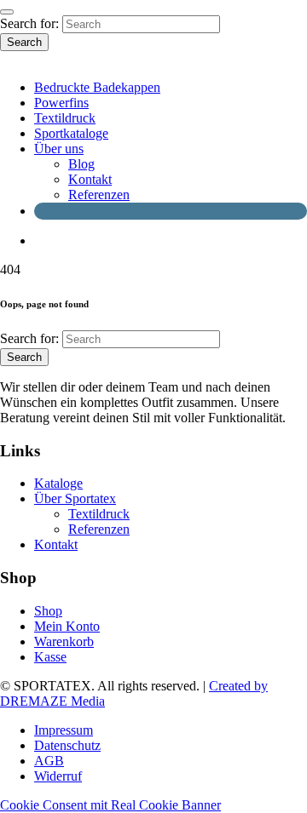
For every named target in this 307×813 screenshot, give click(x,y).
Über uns (59, 148)
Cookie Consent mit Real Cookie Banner (110, 805)
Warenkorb (64, 641)
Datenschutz (67, 745)
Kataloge (58, 483)
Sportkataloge (71, 133)
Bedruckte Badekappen (97, 87)
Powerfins (61, 102)
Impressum (63, 730)
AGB (49, 760)
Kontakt (90, 179)
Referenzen (99, 194)
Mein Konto (67, 626)
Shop (48, 611)
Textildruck (65, 118)
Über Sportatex (75, 498)
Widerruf (58, 776)
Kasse (50, 657)
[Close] (7, 11)
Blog (81, 164)
